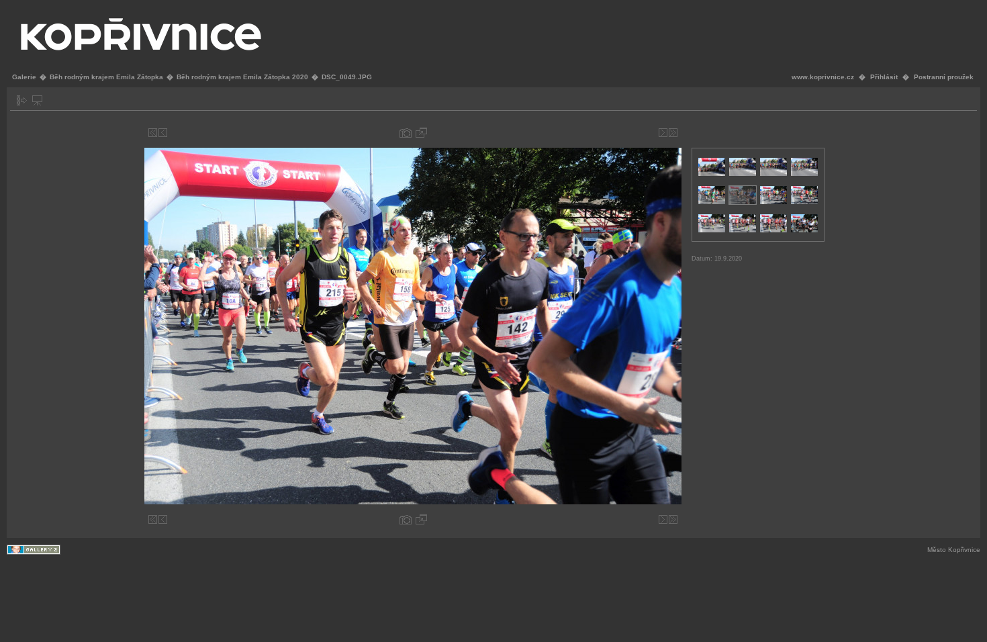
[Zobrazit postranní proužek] (22, 100)
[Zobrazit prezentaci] (37, 100)
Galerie (24, 77)
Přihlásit (884, 77)
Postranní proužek (944, 77)
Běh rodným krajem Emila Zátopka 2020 (242, 77)
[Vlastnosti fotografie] (405, 133)
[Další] (663, 133)
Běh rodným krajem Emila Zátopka (106, 77)
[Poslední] (673, 133)
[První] (153, 133)
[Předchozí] (163, 133)
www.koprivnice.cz (823, 77)
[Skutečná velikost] (421, 133)
